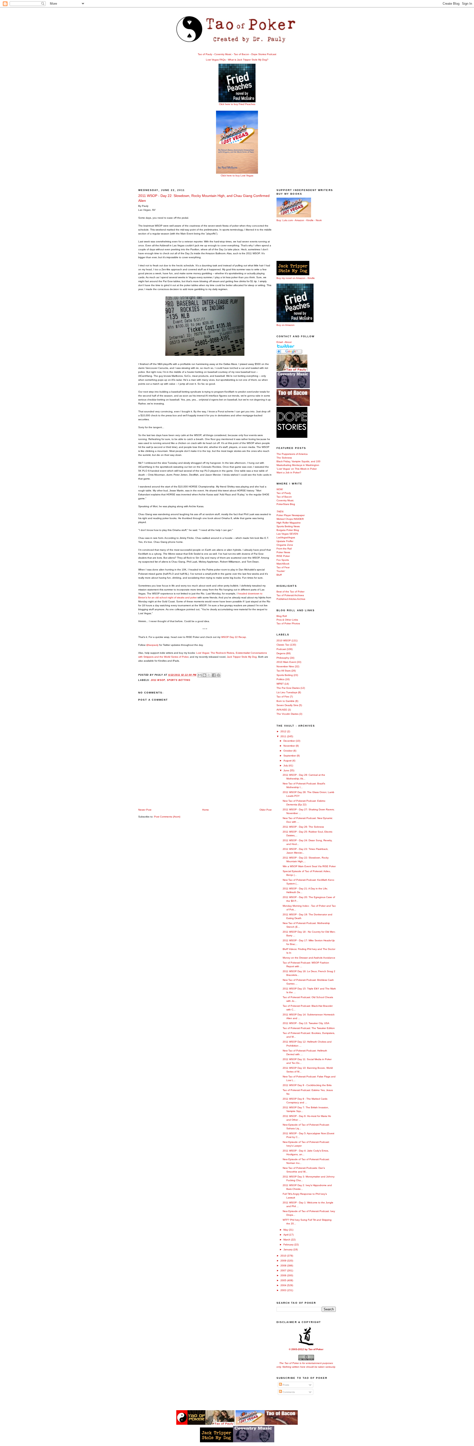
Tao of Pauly (205, 54)
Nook (319, 220)
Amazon (299, 220)
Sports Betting (178, 680)
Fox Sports (282, 560)
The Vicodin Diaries (287, 714)
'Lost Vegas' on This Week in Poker (296, 468)
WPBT (280, 683)
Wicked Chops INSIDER (290, 519)
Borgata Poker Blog (287, 530)
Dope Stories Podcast (263, 54)
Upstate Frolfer (284, 541)
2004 (283, 1285)
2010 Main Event (286, 662)
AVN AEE (281, 709)
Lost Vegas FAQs (216, 59)
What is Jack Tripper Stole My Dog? (248, 59)
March (287, 1239)
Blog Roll (281, 616)
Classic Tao (282, 644)
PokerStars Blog (285, 504)
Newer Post (144, 809)
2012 (283, 731)
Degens (280, 653)
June (286, 770)
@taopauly (152, 645)
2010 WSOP (283, 640)
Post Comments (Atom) (167, 816)
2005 (283, 1280)
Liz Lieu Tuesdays (286, 692)
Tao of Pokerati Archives (290, 595)
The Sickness (284, 457)
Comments (288, 1392)
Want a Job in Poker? (288, 472)
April (286, 1234)
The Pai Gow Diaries (288, 688)
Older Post (265, 809)
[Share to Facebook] (213, 675)
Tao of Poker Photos (288, 623)
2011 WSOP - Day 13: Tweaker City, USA (306, 1023)
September (290, 755)
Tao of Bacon (241, 54)
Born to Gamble (285, 701)
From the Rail (284, 548)
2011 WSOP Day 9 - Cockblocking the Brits (307, 1085)
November (289, 745)
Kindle (310, 220)
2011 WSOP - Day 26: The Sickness (303, 826)
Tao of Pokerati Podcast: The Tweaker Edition (309, 1028)
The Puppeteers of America (292, 454)
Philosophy (282, 657)
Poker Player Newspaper (290, 515)
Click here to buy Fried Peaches (237, 104)
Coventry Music (223, 54)
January (288, 1249)
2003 (283, 1290)
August (287, 760)
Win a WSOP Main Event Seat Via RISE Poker (309, 866)
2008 (283, 1265)
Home (205, 809)
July (286, 765)
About (288, 342)
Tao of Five (282, 696)
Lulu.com (287, 220)
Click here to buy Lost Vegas (237, 175)
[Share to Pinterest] (218, 675)
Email (279, 342)
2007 (283, 1270)
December (289, 740)
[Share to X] (209, 675)
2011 (283, 736)
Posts (285, 1384)
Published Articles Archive (290, 599)
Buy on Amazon (285, 325)
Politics (280, 679)
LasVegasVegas (285, 537)
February (288, 1244)
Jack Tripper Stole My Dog (242, 656)
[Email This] (199, 675)
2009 (283, 1260)
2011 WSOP (158, 680)
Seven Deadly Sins (287, 705)
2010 (283, 1255)
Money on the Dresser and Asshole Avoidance (309, 957)
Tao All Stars (283, 670)
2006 (283, 1275)
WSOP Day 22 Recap (233, 637)
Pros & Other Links (287, 619)
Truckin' (280, 571)
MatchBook (282, 563)
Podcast (281, 649)
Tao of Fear (283, 567)
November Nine (285, 666)
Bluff (279, 574)
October (288, 750)
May (286, 1229)
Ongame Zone (284, 545)
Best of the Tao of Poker (290, 591)
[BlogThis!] (204, 675)
